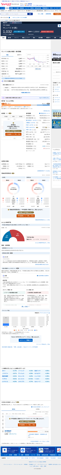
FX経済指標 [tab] (53, 458)
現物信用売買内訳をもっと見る (42, 219)
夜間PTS (19, 54)
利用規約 (26, 464)
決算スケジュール (48, 10)
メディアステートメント (42, 464)
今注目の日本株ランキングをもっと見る (39, 441)
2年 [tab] (48, 66)
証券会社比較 (38, 8)
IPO (56, 10)
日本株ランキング (12, 10)
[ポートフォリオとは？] (9, 17)
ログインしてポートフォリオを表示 (20, 17)
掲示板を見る (47, 110)
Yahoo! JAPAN (42, 461)
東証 (7, 54)
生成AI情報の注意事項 (43, 275)
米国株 (11, 8)
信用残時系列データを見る (43, 170)
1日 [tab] (28, 66)
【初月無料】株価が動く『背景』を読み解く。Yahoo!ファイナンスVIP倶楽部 (19, 347)
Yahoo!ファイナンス (33, 461)
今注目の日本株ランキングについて (41, 406)
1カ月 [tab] (36, 66)
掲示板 (32, 8)
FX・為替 (16, 8)
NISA (51, 8)
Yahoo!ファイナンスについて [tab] (13, 458)
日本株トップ (4, 10)
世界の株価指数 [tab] (40, 458)
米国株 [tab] (46, 458)
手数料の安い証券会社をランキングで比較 (13, 78)
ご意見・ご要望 (43, 466)
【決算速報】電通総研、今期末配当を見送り (37, 435)
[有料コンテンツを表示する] (46, 127)
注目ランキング (21, 10)
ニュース (27, 8)
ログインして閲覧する (26, 340)
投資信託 (22, 8)
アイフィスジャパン (44, 312)
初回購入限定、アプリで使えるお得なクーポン (36, 5)
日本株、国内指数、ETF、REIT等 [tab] (27, 458)
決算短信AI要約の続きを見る (42, 264)
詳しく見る (25, 306)
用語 (8, 58)
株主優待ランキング (30, 10)
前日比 (13, 409)
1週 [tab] (32, 66)
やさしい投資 (40, 13)
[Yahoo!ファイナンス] (10, 3)
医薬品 (8, 25)
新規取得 (30, 3)
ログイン (22, 5)
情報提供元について (45, 113)
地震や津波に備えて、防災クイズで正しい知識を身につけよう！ (16, 1)
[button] (26, 306)
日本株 (7, 8)
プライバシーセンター (18, 464)
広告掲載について (32, 464)
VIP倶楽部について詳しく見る (13, 134)
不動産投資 (44, 8)
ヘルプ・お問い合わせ (34, 466)
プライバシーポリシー (7, 464)
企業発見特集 (48, 13)
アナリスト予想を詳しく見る (43, 344)
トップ (2, 8)
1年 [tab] (44, 66)
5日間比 (38, 409)
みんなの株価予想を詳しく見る (42, 242)
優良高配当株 (40, 10)
